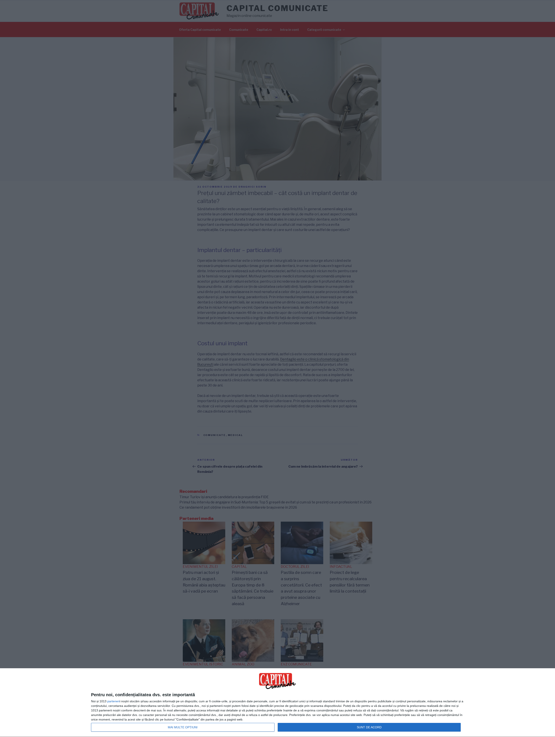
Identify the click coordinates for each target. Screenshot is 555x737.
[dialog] (277, 702)
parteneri (113, 701)
